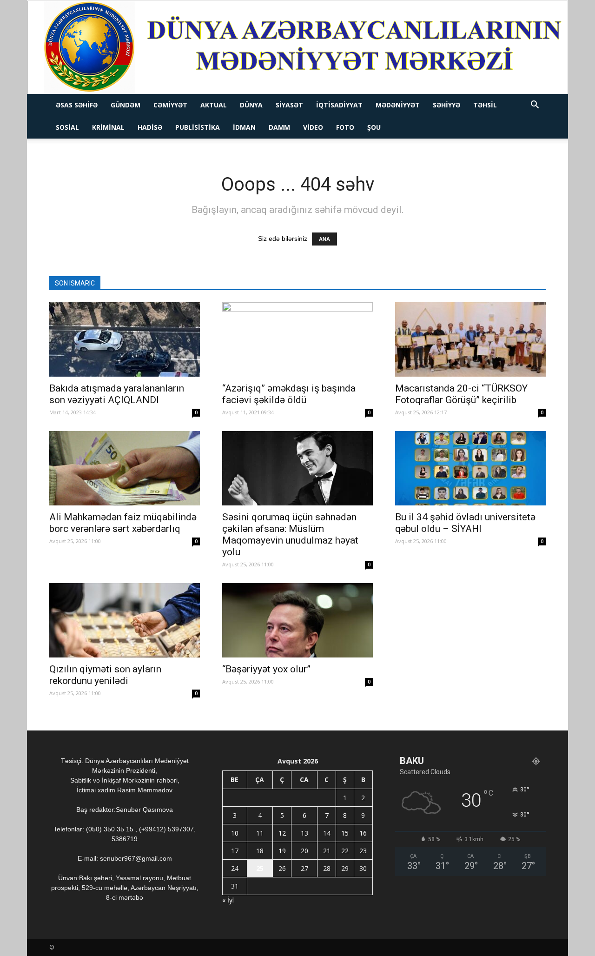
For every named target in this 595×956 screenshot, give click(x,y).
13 (304, 833)
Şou (374, 127)
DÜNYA (251, 104)
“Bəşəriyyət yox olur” (266, 669)
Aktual (213, 104)
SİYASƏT (289, 104)
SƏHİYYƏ (446, 104)
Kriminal (108, 127)
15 (345, 833)
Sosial (67, 127)
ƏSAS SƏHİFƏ (77, 104)
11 (260, 833)
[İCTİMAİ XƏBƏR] (298, 47)
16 (363, 833)
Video (313, 127)
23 (363, 850)
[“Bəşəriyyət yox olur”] (297, 620)
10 (234, 833)
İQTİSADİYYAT (339, 104)
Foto (345, 127)
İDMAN (244, 127)
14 (327, 833)
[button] (534, 105)
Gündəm (125, 104)
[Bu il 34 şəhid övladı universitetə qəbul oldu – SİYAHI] (470, 468)
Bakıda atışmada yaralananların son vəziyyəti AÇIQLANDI (116, 394)
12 (282, 833)
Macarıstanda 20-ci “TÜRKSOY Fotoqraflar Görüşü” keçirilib (461, 394)
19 (282, 850)
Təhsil (485, 104)
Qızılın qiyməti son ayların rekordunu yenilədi (105, 675)
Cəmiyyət (170, 104)
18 (260, 850)
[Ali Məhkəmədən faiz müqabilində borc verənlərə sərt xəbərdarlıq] (124, 468)
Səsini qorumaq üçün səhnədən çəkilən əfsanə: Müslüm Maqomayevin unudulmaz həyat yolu (290, 534)
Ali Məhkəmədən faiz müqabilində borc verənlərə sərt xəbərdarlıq (123, 522)
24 (234, 868)
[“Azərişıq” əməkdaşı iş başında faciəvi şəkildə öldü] (297, 339)
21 (327, 850)
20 (304, 850)
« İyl (228, 900)
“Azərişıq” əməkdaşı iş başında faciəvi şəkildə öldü (289, 394)
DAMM (279, 127)
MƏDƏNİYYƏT (398, 104)
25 (260, 868)
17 (234, 850)
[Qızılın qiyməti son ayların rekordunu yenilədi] (124, 620)
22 (345, 850)
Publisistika (197, 127)
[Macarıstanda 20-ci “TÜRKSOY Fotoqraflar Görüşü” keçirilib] (470, 339)
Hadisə (150, 127)
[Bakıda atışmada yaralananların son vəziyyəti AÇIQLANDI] (124, 339)
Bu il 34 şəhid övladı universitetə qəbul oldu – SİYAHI (465, 522)
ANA (324, 239)
